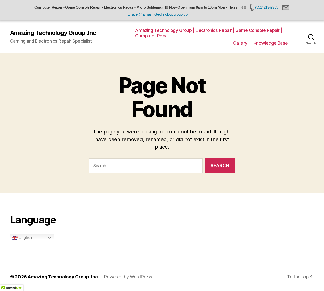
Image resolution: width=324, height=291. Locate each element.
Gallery (240, 43)
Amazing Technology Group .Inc (53, 33)
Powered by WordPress (128, 276)
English (25, 237)
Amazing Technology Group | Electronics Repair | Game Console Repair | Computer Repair (208, 33)
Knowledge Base (271, 43)
